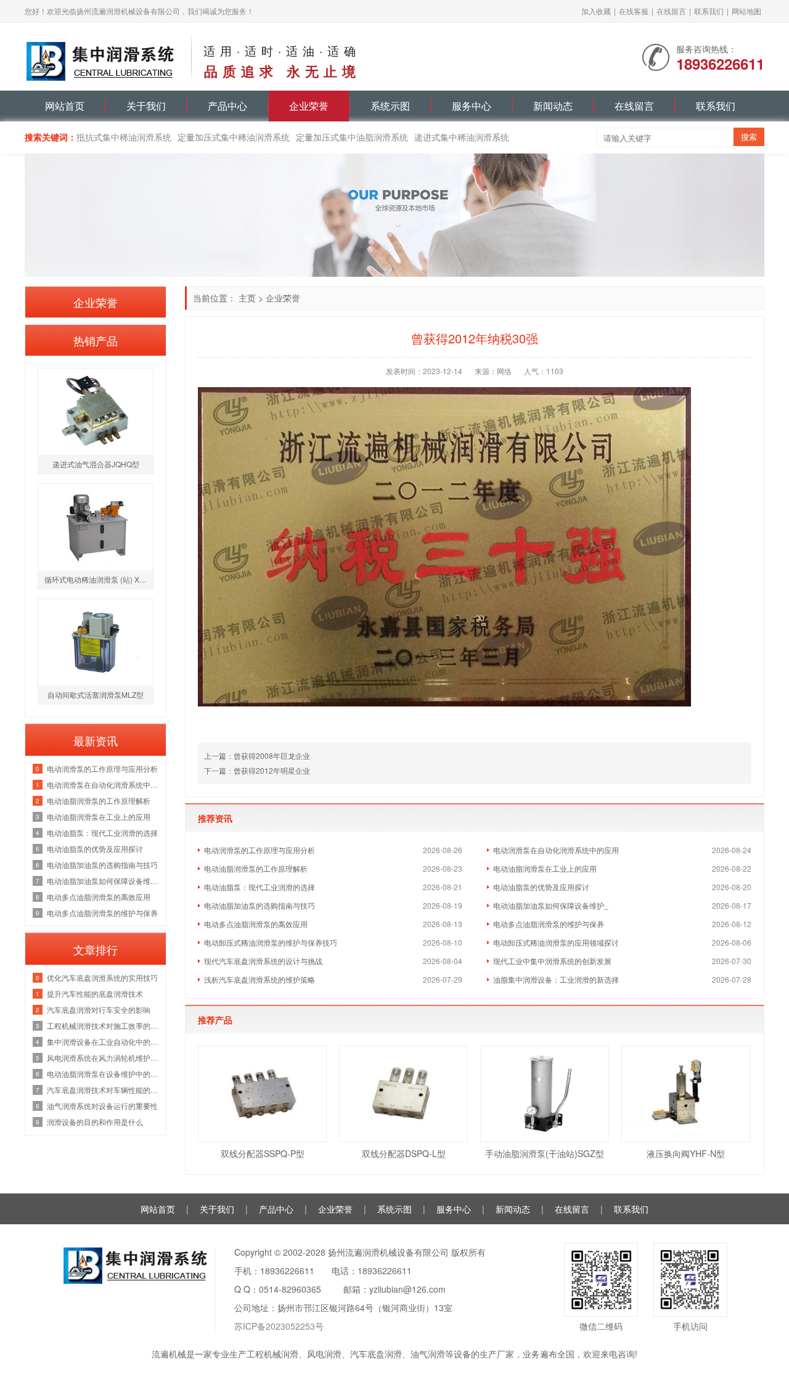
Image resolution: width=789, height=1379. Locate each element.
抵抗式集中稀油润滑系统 (123, 137)
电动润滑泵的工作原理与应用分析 (259, 850)
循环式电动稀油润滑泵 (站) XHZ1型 (98, 579)
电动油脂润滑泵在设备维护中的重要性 (103, 1073)
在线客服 (633, 11)
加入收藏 (596, 11)
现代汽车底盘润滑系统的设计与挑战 (263, 960)
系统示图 (390, 106)
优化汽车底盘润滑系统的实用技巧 (102, 977)
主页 (247, 298)
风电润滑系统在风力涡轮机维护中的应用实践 (103, 1057)
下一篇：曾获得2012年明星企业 (257, 770)
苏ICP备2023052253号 (279, 1326)
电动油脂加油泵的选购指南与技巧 (259, 905)
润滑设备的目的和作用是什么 (95, 1121)
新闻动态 (553, 106)
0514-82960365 (290, 1289)
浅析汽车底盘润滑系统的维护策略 (259, 979)
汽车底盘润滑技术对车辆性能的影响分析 (103, 1089)
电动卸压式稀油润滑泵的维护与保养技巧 (270, 942)
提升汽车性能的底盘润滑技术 (95, 993)
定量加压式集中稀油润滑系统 (234, 137)
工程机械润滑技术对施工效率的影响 (103, 1025)
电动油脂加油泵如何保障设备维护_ (550, 905)
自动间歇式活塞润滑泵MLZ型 (95, 694)
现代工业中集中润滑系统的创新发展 (552, 960)
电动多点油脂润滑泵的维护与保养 (548, 924)
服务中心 (471, 106)
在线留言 (671, 11)
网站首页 (64, 106)
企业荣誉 (309, 106)
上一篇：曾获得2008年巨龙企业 (257, 755)
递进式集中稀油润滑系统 (461, 137)
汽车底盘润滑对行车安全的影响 (98, 1009)
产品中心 (227, 106)
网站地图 (746, 11)
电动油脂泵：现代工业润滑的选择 (259, 887)
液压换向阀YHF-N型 (686, 1153)
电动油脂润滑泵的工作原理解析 (256, 868)
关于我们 (146, 106)
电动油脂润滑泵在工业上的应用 (545, 868)
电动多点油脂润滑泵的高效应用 (256, 924)
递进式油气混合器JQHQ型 (95, 464)
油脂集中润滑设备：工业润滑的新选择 (556, 979)
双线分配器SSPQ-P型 (263, 1153)
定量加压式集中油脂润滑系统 (352, 137)
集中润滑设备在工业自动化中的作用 (103, 1041)
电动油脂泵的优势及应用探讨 (541, 887)
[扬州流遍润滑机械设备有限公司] (102, 55)
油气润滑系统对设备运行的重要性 (102, 1105)
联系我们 (709, 11)
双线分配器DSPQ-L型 (404, 1153)
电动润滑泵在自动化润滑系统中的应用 (556, 850)
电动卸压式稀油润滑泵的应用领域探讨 (556, 942)
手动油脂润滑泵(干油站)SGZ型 (544, 1153)
